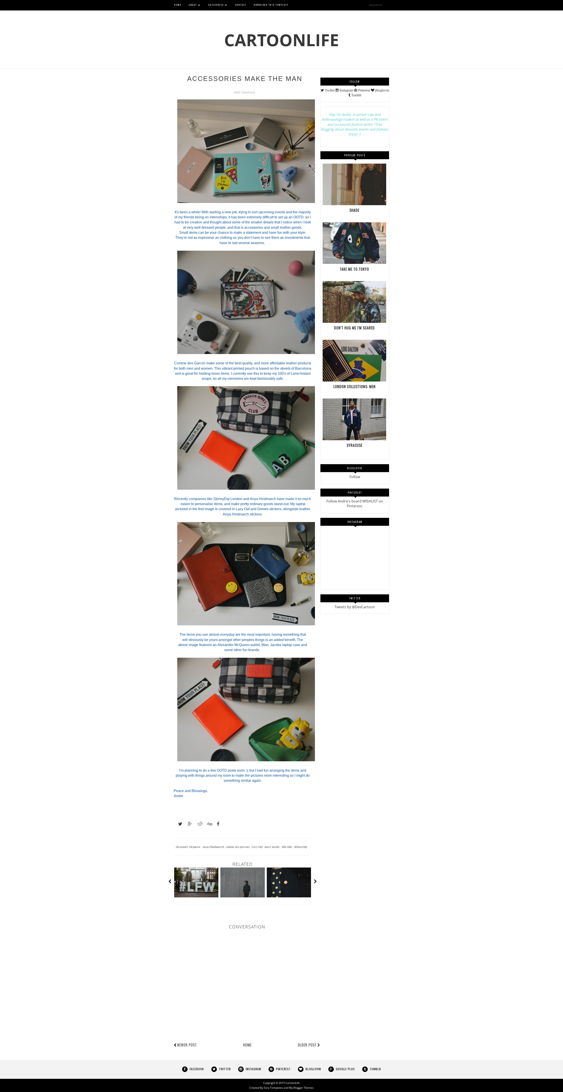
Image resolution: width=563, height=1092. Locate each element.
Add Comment (244, 92)
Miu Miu (287, 847)
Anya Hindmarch (213, 847)
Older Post (307, 1045)
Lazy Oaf (257, 847)
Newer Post (187, 1045)
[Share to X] (178, 824)
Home (247, 1045)
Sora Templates (273, 1088)
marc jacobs (272, 847)
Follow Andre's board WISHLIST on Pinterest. (354, 503)
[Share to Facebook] (217, 824)
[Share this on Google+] (188, 824)
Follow (354, 476)
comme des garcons (238, 847)
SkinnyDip (300, 847)
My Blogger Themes (301, 1088)
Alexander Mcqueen (188, 847)
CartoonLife (281, 40)
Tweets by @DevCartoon (355, 606)
